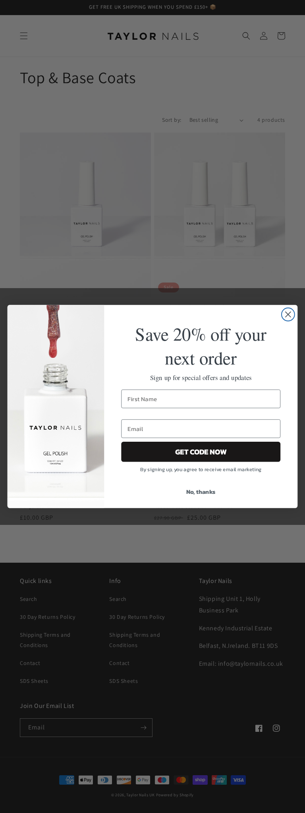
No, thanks (201, 491)
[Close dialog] (288, 314)
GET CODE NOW (200, 451)
